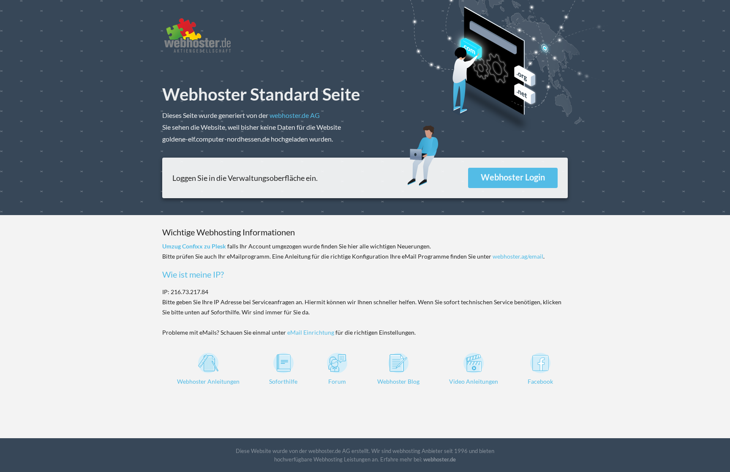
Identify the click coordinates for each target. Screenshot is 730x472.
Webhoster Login (513, 177)
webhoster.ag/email (518, 256)
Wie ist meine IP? (193, 274)
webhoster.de (439, 459)
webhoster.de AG (295, 115)
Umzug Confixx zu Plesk (194, 246)
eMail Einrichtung (310, 332)
